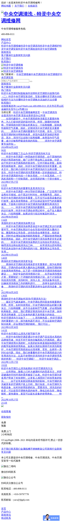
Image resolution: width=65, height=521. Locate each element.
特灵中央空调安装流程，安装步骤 (26, 96)
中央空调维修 (23, 74)
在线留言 (32, 6)
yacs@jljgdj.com (24, 106)
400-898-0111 (40, 106)
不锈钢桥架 (36, 449)
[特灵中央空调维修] (12, 65)
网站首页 (6, 39)
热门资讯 (6, 90)
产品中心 (6, 42)
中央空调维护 (52, 74)
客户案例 (6, 55)
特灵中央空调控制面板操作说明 (18, 93)
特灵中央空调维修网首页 (26, 112)
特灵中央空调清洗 (30, 45)
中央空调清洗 (38, 74)
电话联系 (6, 518)
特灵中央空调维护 (49, 45)
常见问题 (25, 55)
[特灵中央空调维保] (12, 71)
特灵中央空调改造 (27, 49)
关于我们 (19, 6)
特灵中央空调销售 (47, 49)
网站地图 (6, 6)
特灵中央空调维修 (11, 45)
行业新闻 (16, 55)
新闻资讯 (6, 52)
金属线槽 (25, 449)
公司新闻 (47, 449)
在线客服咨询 (8, 106)
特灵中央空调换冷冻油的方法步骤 (39, 99)
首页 (3, 508)
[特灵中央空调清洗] (12, 68)
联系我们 (6, 61)
